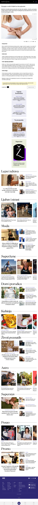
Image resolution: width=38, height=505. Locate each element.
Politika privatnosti (22, 486)
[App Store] (32, 487)
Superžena (9, 483)
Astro (34, 386)
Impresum (20, 483)
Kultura (8, 482)
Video (15, 482)
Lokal (8, 489)
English (15, 485)
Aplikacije (20, 488)
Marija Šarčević (16, 161)
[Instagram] (33, 478)
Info (3, 482)
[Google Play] (32, 485)
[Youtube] (35, 478)
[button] (36, 210)
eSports (8, 485)
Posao (2, 441)
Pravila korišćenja (22, 485)
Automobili (9, 488)
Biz (2, 485)
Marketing (20, 482)
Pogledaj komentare (31, 87)
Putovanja (4, 489)
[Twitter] (31, 478)
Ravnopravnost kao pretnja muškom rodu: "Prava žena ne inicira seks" (18, 164)
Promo (10, 464)
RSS (19, 489)
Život (3, 486)
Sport (3, 483)
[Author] (19, 152)
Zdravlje (3, 488)
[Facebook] (29, 478)
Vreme (15, 486)
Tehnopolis (9, 486)
